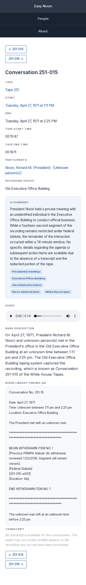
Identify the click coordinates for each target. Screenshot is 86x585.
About (43, 31)
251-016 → (16, 58)
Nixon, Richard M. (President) (27, 168)
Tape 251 (12, 90)
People (43, 18)
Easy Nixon (43, 6)
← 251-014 (16, 49)
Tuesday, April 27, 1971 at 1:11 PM (29, 105)
